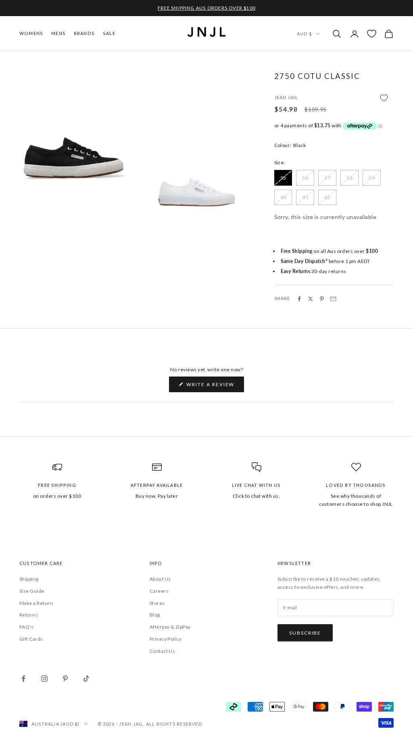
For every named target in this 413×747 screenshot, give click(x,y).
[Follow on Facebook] (23, 679)
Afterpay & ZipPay (170, 627)
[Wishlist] (371, 33)
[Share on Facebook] (299, 299)
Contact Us (162, 651)
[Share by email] (333, 299)
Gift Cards (31, 639)
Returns (28, 615)
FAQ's (26, 627)
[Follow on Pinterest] (65, 679)
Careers (159, 591)
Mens (58, 33)
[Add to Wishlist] (334, 98)
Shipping (29, 579)
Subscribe (305, 633)
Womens (31, 33)
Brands (84, 33)
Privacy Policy (166, 639)
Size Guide (31, 591)
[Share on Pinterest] (322, 299)
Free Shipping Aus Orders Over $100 (206, 7)
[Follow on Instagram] (44, 679)
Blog (155, 615)
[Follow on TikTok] (86, 679)
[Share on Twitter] (310, 299)
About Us (160, 579)
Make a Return (36, 603)
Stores (157, 603)
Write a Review (214, 386)
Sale (109, 33)
